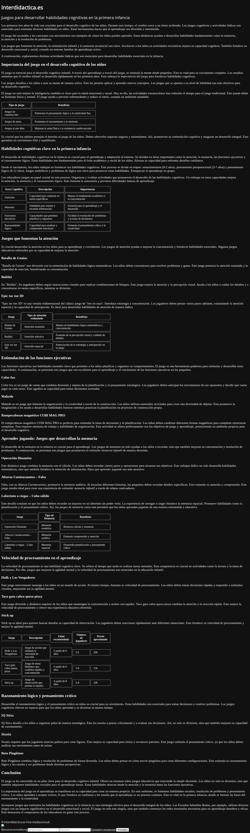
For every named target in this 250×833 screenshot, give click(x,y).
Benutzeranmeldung (14, 829)
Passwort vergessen (103, 829)
